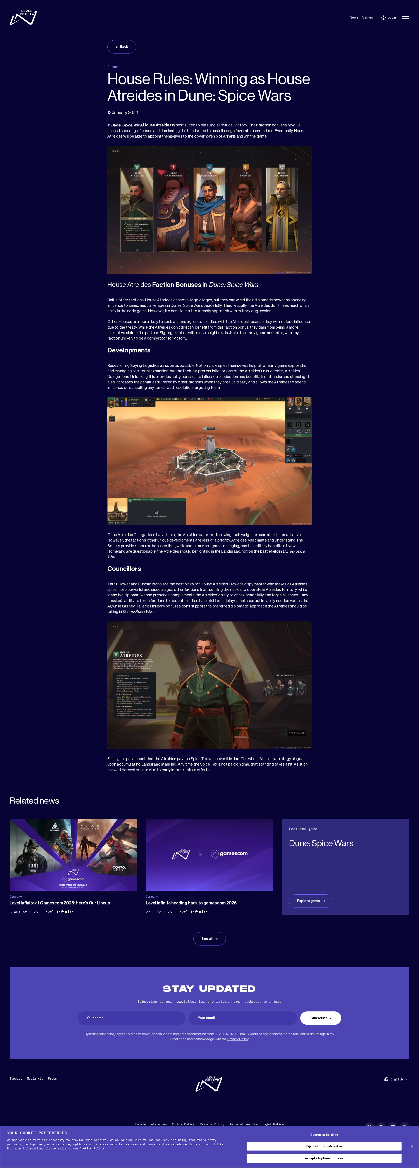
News (354, 17)
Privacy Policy (237, 1039)
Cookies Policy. (93, 1148)
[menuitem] (398, 1079)
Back (124, 46)
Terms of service (244, 1124)
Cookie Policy (183, 1124)
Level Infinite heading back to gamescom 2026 (191, 903)
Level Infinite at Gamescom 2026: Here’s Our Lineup (60, 903)
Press (52, 1078)
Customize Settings (324, 1134)
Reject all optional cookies (324, 1146)
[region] (209, 1147)
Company (16, 897)
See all (207, 938)
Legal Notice (273, 1124)
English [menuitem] (397, 1079)
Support (16, 1078)
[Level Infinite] (23, 17)
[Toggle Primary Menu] (405, 17)
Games (367, 17)
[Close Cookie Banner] (412, 1146)
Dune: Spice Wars (126, 125)
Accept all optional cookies (324, 1158)
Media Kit (35, 1078)
